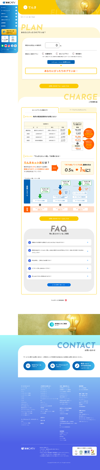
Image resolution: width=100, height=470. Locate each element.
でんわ (22, 397)
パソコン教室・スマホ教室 (26, 413)
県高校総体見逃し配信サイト (66, 400)
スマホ (22, 398)
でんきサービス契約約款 (57, 300)
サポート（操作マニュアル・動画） (48, 411)
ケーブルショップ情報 (25, 423)
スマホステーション (25, 425)
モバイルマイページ (45, 397)
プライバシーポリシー (83, 397)
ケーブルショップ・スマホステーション (29, 420)
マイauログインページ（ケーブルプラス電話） (49, 399)
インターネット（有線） (26, 393)
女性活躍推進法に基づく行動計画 (66, 421)
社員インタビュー (63, 434)
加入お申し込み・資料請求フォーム (86, 417)
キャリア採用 (62, 438)
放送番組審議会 (82, 406)
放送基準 (81, 404)
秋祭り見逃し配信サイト (65, 402)
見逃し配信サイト (63, 397)
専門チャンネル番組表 (64, 410)
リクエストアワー (63, 393)
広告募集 (81, 412)
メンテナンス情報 (44, 409)
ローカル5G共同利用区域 (65, 427)
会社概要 (61, 419)
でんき (22, 400)
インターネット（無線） (26, 395)
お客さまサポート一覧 (45, 387)
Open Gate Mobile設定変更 (46, 406)
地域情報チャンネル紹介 (65, 387)
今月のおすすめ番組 (64, 413)
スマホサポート (44, 395)
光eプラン (23, 389)
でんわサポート (44, 393)
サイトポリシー (82, 399)
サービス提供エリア (25, 415)
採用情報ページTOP (64, 433)
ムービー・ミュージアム (65, 398)
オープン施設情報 (82, 387)
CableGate (62, 412)
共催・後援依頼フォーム (84, 414)
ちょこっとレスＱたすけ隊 (26, 411)
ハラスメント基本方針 (83, 401)
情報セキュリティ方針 (83, 402)
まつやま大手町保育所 (83, 389)
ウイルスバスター (44, 404)
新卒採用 (61, 436)
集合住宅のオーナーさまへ (26, 407)
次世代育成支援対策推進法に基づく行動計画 (68, 424)
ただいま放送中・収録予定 (65, 391)
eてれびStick (24, 402)
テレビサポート (44, 389)
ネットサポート (44, 391)
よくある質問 (43, 413)
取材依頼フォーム (82, 416)
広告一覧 (43, 420)
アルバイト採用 (63, 440)
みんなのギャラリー (64, 395)
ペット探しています (64, 404)
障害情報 (42, 407)
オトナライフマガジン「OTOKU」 (28, 409)
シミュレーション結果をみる (61, 62)
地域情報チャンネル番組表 (65, 389)
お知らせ (43, 417)
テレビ (22, 391)
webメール (43, 402)
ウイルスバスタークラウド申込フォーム (87, 419)
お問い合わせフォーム (83, 421)
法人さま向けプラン (25, 406)
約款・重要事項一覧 (83, 395)
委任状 (42, 423)
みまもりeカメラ (24, 404)
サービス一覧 (24, 387)
